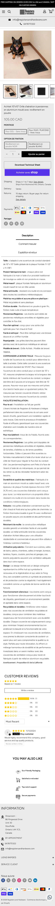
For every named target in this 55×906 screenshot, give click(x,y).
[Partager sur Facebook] (6, 224)
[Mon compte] (44, 11)
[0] (50, 11)
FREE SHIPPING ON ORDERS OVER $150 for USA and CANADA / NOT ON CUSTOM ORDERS (27, 3)
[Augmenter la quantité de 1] (18, 154)
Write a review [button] (27, 690)
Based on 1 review (13, 684)
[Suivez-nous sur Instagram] (19, 880)
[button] (11, 698)
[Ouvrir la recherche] (9, 11)
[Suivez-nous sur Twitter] (8, 880)
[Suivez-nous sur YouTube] (30, 880)
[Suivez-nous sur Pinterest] (25, 880)
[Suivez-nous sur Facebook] (3, 880)
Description (27, 235)
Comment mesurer (27, 243)
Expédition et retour (27, 252)
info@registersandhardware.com (20, 848)
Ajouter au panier (36, 154)
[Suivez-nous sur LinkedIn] (35, 880)
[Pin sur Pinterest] (11, 224)
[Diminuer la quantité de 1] (6, 154)
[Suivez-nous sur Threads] (14, 880)
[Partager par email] (22, 224)
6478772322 (10, 843)
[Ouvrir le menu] (3, 12)
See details (38, 182)
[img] (19, 731)
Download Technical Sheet (27, 165)
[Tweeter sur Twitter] (17, 224)
